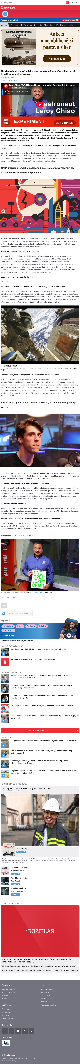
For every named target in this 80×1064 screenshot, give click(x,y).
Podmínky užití (26, 1058)
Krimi (19, 626)
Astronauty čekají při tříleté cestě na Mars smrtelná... (34, 659)
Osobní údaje (14, 1058)
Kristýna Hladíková (37, 592)
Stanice (5, 996)
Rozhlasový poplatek (49, 1005)
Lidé (56, 25)
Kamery (64, 25)
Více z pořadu (8, 738)
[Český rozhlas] (7, 2)
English (35, 1058)
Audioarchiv (36, 25)
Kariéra (43, 999)
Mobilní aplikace (8, 1019)
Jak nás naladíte (47, 989)
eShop (4, 999)
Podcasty (5, 1015)
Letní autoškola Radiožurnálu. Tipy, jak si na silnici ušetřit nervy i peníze (42, 706)
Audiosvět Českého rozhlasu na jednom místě (17, 641)
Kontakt (44, 1002)
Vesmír (4, 25)
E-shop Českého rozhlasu (14, 784)
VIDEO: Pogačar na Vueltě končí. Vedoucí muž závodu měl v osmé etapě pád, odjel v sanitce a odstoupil (40, 970)
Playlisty (48, 25)
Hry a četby (7, 626)
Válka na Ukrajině (8, 989)
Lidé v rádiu (45, 996)
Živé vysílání (7, 631)
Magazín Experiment (9, 80)
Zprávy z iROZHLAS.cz (12, 903)
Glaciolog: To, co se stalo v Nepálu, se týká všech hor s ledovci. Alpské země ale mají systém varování (39, 966)
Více (73, 25)
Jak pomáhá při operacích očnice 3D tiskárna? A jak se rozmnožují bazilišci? (44, 741)
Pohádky (30, 626)
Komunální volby (8, 992)
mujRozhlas (5, 621)
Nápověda (45, 992)
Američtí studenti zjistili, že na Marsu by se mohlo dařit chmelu (38, 649)
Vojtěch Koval (12, 598)
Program (15, 25)
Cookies (4, 1058)
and (20, 598)
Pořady (24, 25)
